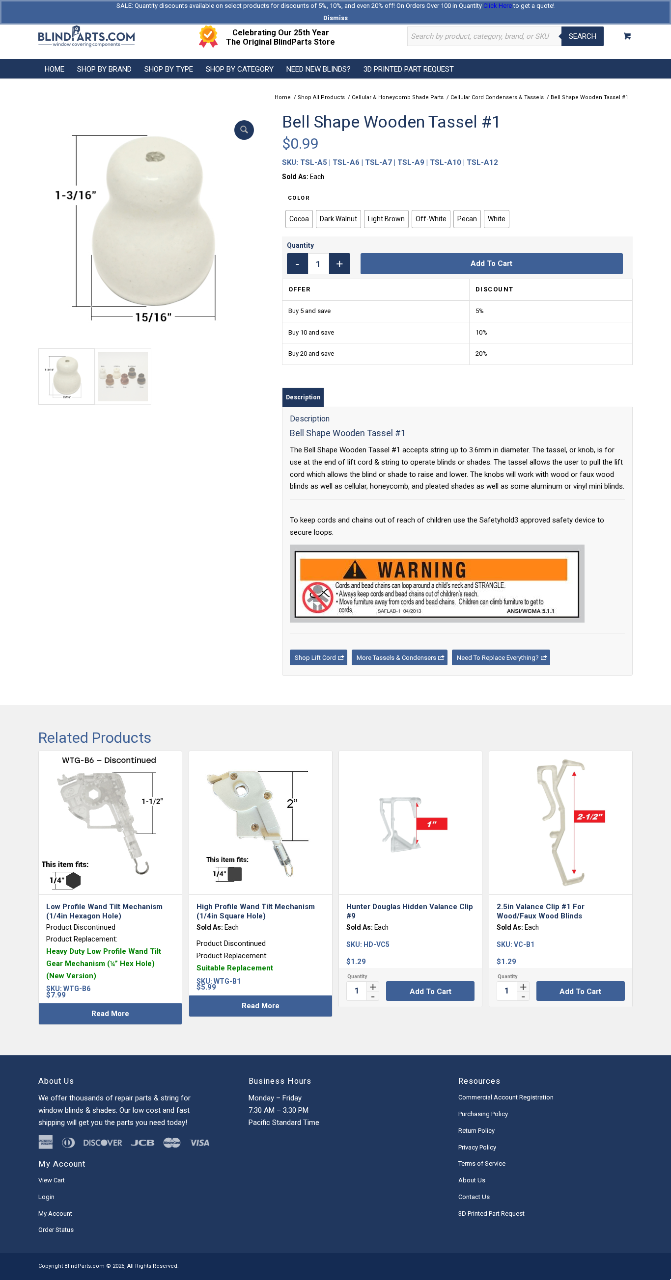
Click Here (497, 5)
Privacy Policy (477, 1147)
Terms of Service (481, 1163)
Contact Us (474, 1197)
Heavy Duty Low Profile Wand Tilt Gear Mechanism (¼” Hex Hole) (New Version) (103, 963)
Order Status (56, 1229)
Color (299, 198)
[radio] (299, 219)
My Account (55, 1213)
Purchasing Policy (483, 1114)
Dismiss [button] (335, 18)
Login (46, 1197)
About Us (471, 1180)
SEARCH (582, 36)
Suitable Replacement (234, 968)
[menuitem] (54, 68)
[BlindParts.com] (86, 36)
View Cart (51, 1180)
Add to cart (491, 263)
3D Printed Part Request (491, 1213)
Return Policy (476, 1130)
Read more (110, 1013)
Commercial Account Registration (506, 1097)
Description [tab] (303, 397)
